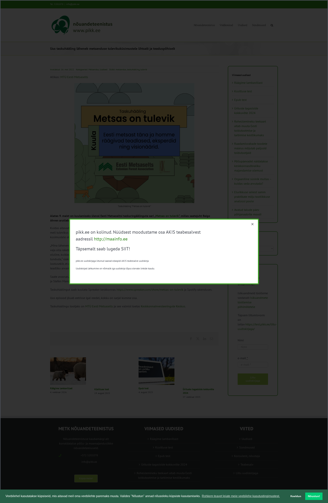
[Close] (252, 224)
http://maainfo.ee (111, 239)
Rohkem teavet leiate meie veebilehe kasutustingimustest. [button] (241, 496)
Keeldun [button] (295, 496)
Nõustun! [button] (314, 496)
